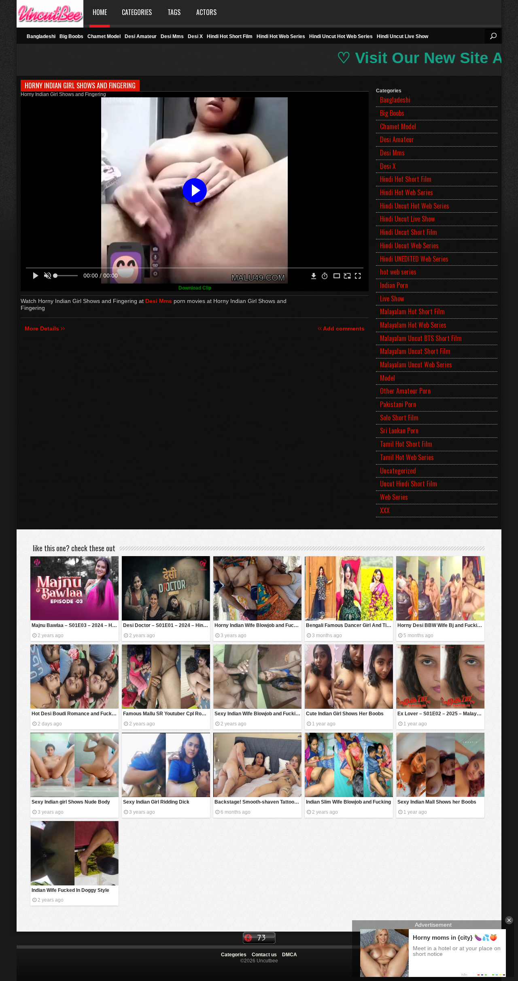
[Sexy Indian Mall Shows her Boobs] (440, 765)
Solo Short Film (399, 417)
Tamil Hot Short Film (406, 444)
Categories (137, 12)
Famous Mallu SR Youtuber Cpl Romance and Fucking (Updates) (166, 714)
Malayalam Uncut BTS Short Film (421, 338)
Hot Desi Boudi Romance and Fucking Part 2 (75, 714)
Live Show (392, 298)
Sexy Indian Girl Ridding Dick (156, 802)
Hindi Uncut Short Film (408, 232)
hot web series (398, 272)
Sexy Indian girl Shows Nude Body (71, 802)
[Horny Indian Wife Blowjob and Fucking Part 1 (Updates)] (257, 588)
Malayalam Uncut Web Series (416, 364)
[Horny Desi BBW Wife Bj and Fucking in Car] (440, 588)
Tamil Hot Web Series (407, 457)
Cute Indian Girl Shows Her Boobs (345, 714)
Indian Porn (394, 285)
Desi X (195, 36)
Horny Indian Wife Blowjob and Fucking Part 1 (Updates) (257, 625)
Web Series (394, 497)
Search (493, 36)
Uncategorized (398, 471)
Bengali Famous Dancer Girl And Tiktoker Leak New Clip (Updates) (349, 625)
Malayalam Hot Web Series (413, 325)
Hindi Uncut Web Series (409, 245)
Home (100, 12)
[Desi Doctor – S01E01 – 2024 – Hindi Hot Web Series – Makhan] (166, 588)
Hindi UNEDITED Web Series (414, 259)
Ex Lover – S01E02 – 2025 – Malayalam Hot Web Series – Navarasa (440, 714)
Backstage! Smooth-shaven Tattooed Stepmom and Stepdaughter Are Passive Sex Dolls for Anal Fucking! (257, 802)
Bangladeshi (41, 36)
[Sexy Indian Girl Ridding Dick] (166, 765)
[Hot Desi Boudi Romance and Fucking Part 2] (74, 676)
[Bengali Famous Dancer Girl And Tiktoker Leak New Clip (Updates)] (349, 588)
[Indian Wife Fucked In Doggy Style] (74, 853)
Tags (174, 12)
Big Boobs (71, 36)
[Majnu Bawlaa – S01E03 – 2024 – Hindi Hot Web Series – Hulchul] (74, 588)
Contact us (264, 955)
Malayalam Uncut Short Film (415, 351)
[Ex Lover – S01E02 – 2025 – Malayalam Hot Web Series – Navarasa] (440, 676)
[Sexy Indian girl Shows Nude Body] (74, 765)
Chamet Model (104, 36)
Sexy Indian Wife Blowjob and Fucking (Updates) (257, 714)
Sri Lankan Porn (399, 430)
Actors (206, 12)
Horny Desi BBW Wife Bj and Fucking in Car (440, 625)
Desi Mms (172, 36)
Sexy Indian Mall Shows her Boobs (436, 802)
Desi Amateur (141, 36)
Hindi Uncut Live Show (402, 36)
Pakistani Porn (398, 404)
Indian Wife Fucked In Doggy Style (70, 890)
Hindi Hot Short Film (230, 36)
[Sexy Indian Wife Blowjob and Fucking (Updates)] (257, 676)
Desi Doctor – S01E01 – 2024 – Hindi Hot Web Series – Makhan (166, 625)
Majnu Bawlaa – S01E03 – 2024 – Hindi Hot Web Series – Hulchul (75, 625)
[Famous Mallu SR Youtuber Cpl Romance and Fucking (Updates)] (166, 676)
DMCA (289, 955)
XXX (385, 510)
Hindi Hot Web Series (281, 36)
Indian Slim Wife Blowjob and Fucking (348, 802)
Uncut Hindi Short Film (408, 483)
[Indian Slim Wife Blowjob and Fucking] (349, 765)
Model (387, 378)
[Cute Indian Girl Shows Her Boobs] (349, 676)
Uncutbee (50, 12)
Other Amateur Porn (405, 391)
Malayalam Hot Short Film (412, 311)
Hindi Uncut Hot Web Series (341, 36)
